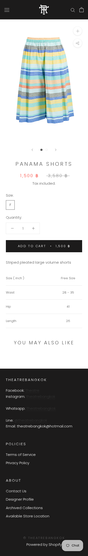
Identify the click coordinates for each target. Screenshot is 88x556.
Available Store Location (27, 516)
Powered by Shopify (44, 544)
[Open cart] (81, 9)
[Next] (55, 150)
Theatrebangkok (41, 408)
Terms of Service (21, 454)
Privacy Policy (17, 462)
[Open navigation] (6, 10)
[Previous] (32, 150)
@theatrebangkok (30, 420)
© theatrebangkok (44, 538)
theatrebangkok (40, 396)
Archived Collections (24, 507)
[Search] (73, 10)
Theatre (32, 390)
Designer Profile (20, 499)
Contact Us (16, 491)
